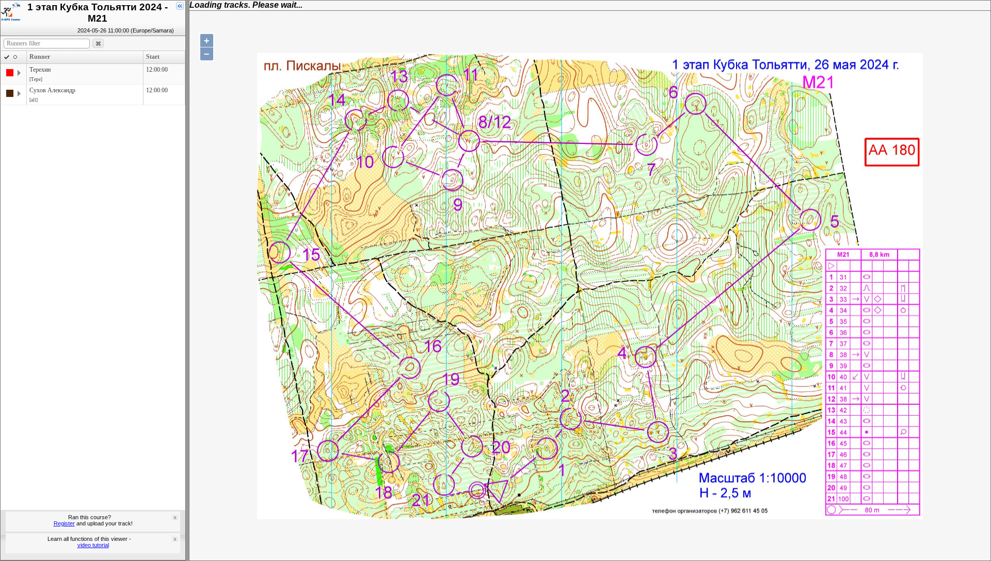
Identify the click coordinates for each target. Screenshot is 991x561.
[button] (98, 43)
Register (64, 523)
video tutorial (93, 545)
